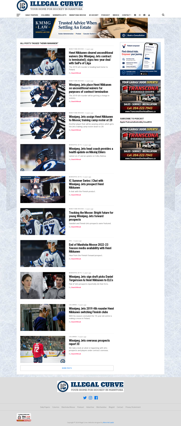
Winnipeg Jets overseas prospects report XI (89, 342)
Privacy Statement (133, 407)
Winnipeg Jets (59, 15)
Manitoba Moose (77, 15)
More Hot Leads (108, 422)
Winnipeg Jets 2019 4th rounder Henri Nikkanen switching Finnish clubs (91, 310)
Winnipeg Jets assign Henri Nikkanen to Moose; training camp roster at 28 (91, 118)
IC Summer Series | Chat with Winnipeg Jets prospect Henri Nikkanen (86, 184)
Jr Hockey (93, 15)
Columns (45, 15)
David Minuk (76, 73)
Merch (116, 15)
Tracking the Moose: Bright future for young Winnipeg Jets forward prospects (91, 216)
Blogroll (112, 407)
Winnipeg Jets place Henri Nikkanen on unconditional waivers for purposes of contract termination (90, 88)
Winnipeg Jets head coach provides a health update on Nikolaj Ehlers (91, 150)
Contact (126, 15)
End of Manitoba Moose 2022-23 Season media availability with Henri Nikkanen (90, 248)
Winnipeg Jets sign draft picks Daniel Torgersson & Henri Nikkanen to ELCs (91, 278)
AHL (70, 241)
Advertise (90, 407)
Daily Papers (31, 15)
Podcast (105, 15)
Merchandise (101, 407)
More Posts (67, 368)
